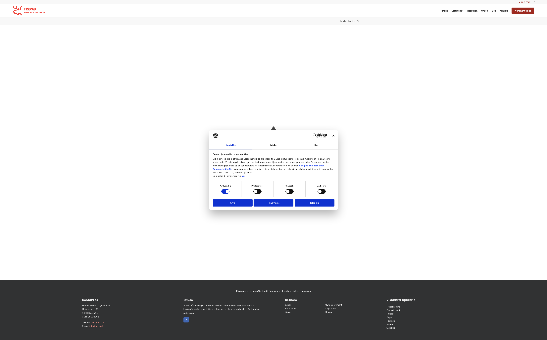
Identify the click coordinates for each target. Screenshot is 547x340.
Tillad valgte (273, 203)
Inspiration (330, 308)
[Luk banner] (333, 136)
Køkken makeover (302, 291)
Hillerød (390, 324)
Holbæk (390, 313)
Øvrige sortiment (333, 305)
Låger (288, 305)
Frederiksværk (393, 310)
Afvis (232, 203)
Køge (389, 317)
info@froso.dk (96, 326)
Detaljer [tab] (273, 145)
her (243, 176)
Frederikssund (393, 306)
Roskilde (390, 320)
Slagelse (390, 327)
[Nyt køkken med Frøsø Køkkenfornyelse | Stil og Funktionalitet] (29, 10)
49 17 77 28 (525, 2)
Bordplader (290, 308)
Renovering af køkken (280, 291)
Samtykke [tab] (231, 145)
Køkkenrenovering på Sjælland (251, 291)
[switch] (257, 191)
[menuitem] (524, 2)
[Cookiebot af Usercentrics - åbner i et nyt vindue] (314, 136)
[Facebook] (186, 319)
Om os (328, 312)
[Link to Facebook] (534, 2)
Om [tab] (316, 145)
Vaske (288, 312)
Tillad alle (314, 203)
